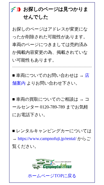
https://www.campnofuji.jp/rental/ (47, 138)
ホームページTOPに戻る (52, 175)
